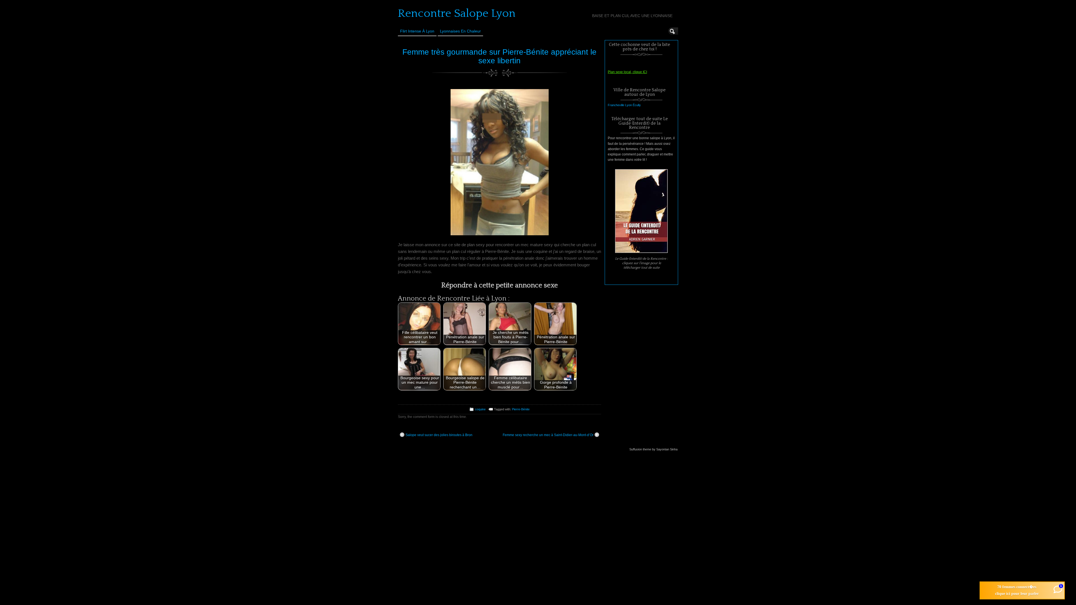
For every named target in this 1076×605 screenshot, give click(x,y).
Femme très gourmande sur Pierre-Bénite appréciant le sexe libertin (499, 56)
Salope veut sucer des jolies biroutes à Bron (438, 435)
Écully (637, 105)
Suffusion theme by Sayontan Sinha (653, 449)
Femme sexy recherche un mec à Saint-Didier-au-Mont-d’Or (548, 435)
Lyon (628, 105)
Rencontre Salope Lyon (457, 13)
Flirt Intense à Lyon (417, 31)
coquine (480, 409)
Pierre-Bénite (521, 409)
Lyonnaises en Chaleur (460, 31)
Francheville (616, 105)
